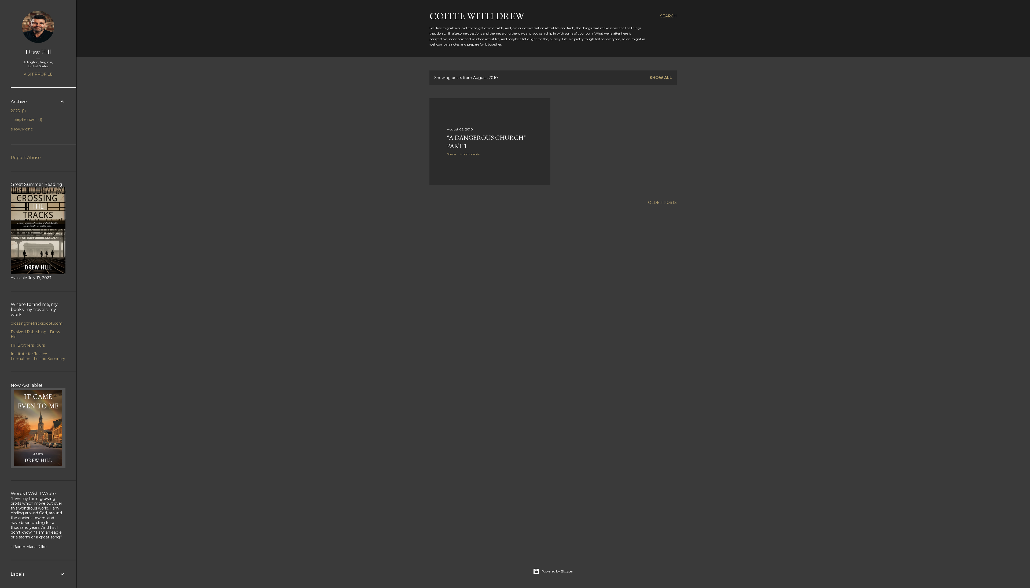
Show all (661, 77)
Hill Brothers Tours (28, 345)
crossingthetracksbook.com (36, 323)
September (27, 119)
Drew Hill (38, 52)
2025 (18, 110)
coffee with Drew (476, 16)
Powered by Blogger (557, 571)
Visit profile (38, 74)
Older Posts (662, 202)
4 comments (470, 154)
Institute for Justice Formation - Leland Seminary (38, 356)
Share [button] (451, 154)
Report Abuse (26, 157)
